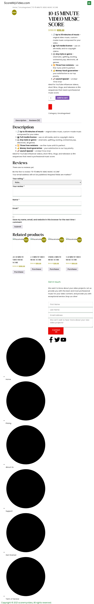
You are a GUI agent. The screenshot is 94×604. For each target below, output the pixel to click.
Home (15, 7)
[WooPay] (50, 107)
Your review (19, 186)
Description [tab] (21, 120)
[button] (89, 3)
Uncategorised (25, 7)
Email (16, 208)
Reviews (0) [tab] (34, 120)
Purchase (18, 272)
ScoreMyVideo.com (17, 3)
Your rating (18, 178)
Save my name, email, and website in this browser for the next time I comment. (44, 221)
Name (16, 199)
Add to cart (62, 98)
